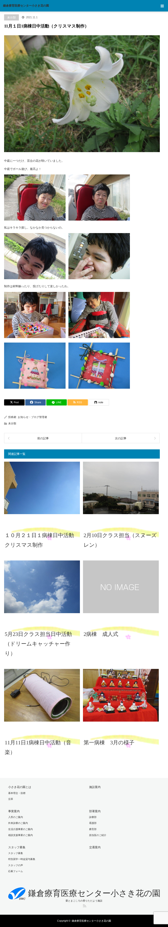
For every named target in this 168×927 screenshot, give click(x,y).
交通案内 (95, 847)
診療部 (92, 817)
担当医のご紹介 (97, 835)
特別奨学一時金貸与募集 (21, 859)
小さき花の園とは (19, 787)
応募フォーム (15, 871)
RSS (84, 905)
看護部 (92, 823)
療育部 (92, 829)
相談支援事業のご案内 (20, 835)
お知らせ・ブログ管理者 (32, 417)
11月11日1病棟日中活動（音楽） (38, 747)
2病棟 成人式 (101, 634)
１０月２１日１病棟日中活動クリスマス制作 (39, 540)
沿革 (10, 799)
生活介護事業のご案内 (20, 829)
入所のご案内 (15, 817)
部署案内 (95, 811)
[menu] (162, 5)
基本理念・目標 (16, 793)
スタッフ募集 (16, 847)
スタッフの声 (15, 865)
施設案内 (95, 787)
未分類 (11, 17)
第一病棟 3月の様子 (109, 743)
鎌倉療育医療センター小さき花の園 (26, 5)
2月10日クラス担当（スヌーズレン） (120, 540)
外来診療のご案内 (18, 823)
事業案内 (14, 811)
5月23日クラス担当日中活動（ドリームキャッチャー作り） (38, 643)
